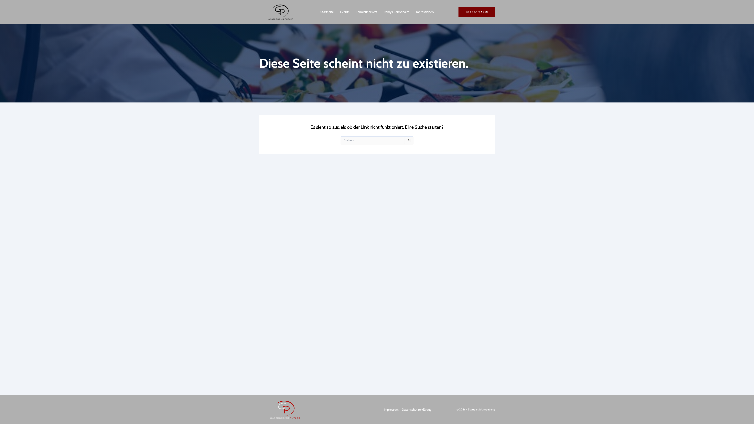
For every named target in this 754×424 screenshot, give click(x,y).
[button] (476, 12)
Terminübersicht (366, 12)
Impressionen (424, 12)
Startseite (327, 12)
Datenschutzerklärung (416, 409)
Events (345, 12)
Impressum (391, 409)
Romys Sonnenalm (396, 12)
